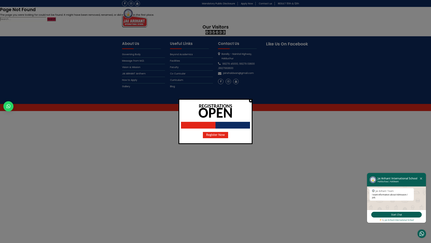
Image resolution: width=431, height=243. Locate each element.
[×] (8, 106)
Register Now (215, 135)
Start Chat (396, 214)
